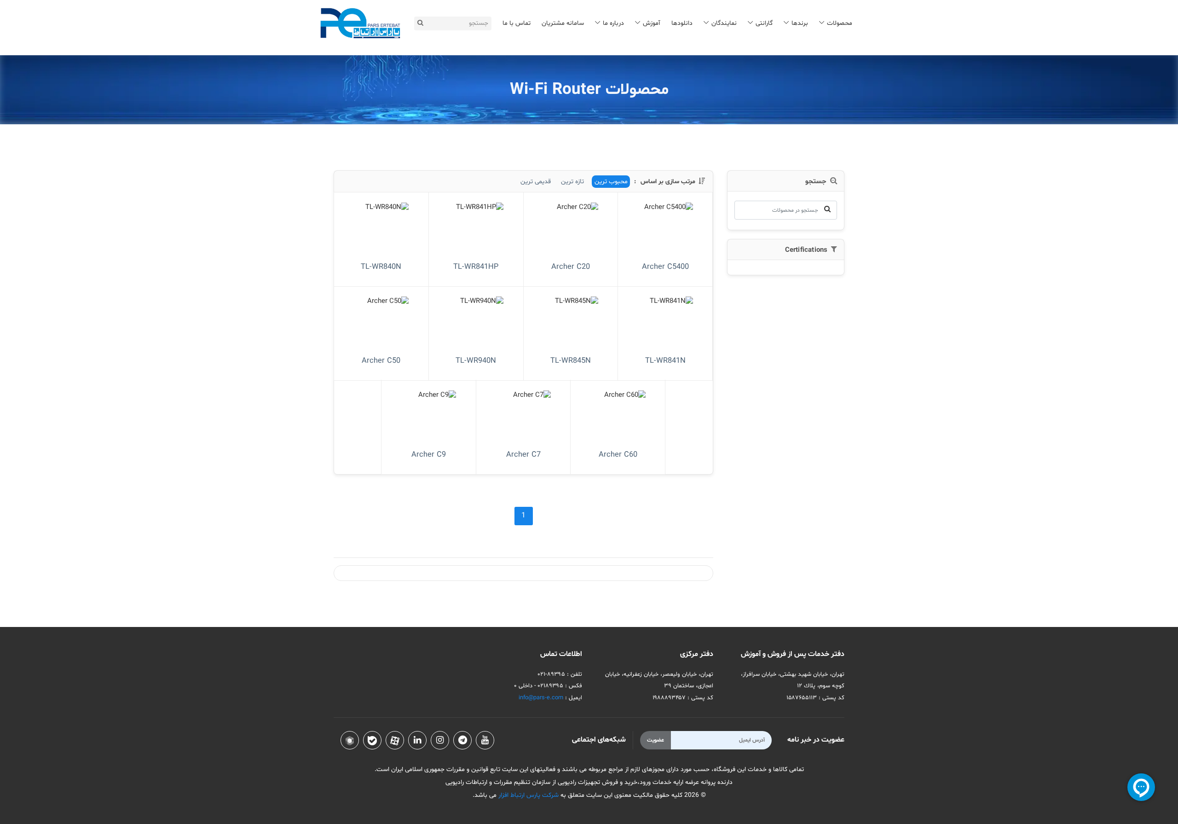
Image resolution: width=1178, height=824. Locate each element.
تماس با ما (516, 23)
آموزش (651, 23)
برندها (799, 23)
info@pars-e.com (541, 698)
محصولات (839, 23)
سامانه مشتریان (563, 23)
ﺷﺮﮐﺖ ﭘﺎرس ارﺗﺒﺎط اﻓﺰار (528, 795)
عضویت (655, 740)
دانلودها (682, 23)
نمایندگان (724, 23)
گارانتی (764, 23)
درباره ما (613, 23)
